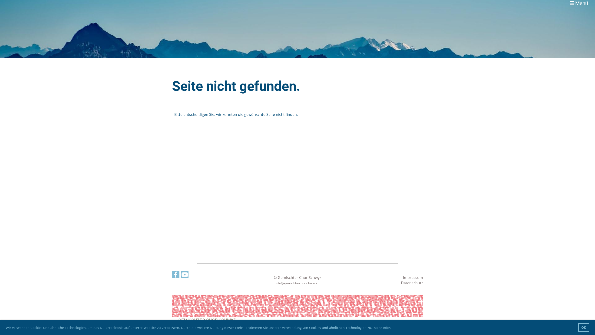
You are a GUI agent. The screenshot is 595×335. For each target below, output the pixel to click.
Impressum (413, 277)
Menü (581, 3)
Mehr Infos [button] (382, 327)
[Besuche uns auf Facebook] (175, 275)
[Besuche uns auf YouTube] (184, 275)
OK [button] (583, 327)
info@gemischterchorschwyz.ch (297, 283)
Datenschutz (412, 282)
